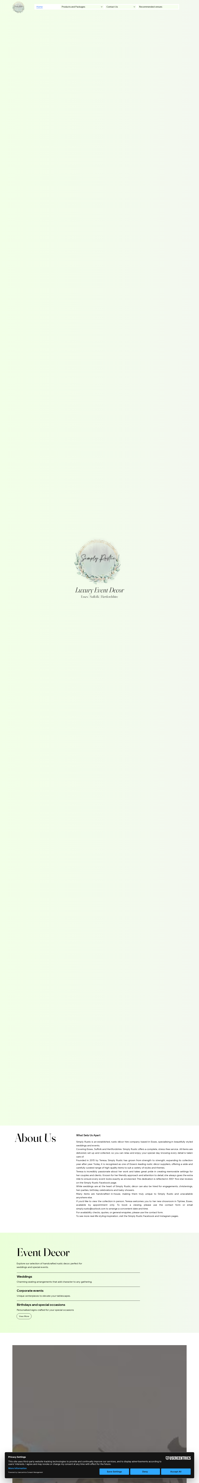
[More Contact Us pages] (134, 7)
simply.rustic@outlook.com (90, 1208)
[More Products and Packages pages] (101, 7)
